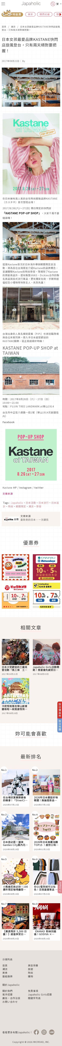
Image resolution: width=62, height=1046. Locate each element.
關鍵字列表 (34, 998)
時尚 (30, 972)
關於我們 (7, 991)
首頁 (4, 26)
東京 (30, 14)
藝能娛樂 (7, 976)
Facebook (9, 422)
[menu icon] (3, 3)
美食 (5, 972)
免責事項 (33, 991)
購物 (30, 976)
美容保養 (33, 965)
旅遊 (30, 969)
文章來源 (8, 493)
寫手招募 (7, 994)
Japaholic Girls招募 (40, 994)
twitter (38, 487)
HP (15, 487)
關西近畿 (45, 14)
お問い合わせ (10, 1001)
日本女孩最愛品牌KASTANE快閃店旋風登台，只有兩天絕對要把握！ (31, 28)
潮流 (13, 26)
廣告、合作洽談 (11, 998)
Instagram (25, 487)
